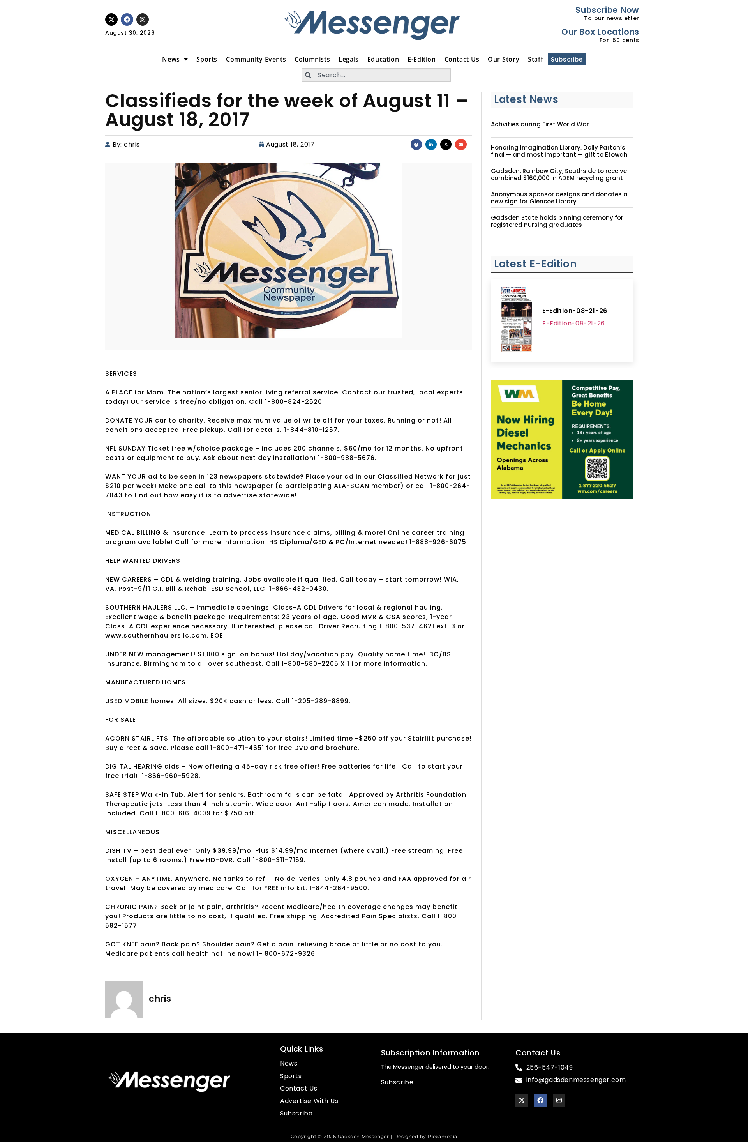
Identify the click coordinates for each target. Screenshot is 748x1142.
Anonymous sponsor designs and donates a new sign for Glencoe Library (559, 198)
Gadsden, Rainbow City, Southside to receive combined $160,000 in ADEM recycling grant (559, 175)
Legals (349, 59)
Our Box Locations (600, 31)
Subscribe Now (607, 10)
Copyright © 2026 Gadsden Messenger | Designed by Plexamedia (374, 1136)
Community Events (256, 59)
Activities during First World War (540, 124)
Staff (535, 59)
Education (383, 59)
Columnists (312, 59)
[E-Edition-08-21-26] (516, 320)
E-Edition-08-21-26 (574, 310)
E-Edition (422, 59)
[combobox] (376, 75)
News (171, 59)
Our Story (503, 59)
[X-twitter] (111, 19)
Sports (206, 59)
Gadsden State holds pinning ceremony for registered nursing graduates (557, 221)
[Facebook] (127, 19)
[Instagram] (142, 19)
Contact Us (462, 59)
